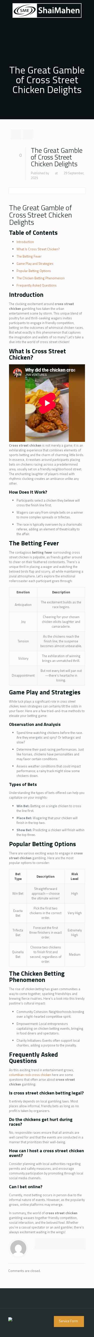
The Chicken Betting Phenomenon (41, 278)
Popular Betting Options (34, 270)
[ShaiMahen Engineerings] (47, 10)
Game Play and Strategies (35, 263)
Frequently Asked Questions (37, 285)
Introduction (25, 241)
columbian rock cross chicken (30, 1074)
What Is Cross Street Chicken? (38, 249)
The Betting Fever (29, 256)
